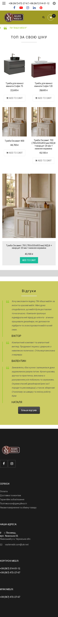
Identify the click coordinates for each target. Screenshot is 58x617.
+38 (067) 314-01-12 (39, 3)
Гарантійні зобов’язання (12, 499)
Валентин (19, 361)
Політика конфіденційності (13, 503)
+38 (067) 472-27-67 (18, 3)
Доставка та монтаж (10, 495)
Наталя (17, 402)
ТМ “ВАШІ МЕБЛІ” (18, 28)
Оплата (3, 491)
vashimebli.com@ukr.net (17, 544)
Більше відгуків (29, 410)
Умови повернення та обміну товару (18, 507)
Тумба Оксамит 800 (14, 141)
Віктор (16, 335)
